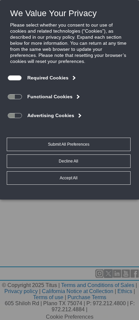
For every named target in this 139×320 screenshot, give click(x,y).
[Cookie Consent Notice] (69, 100)
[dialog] (69, 99)
